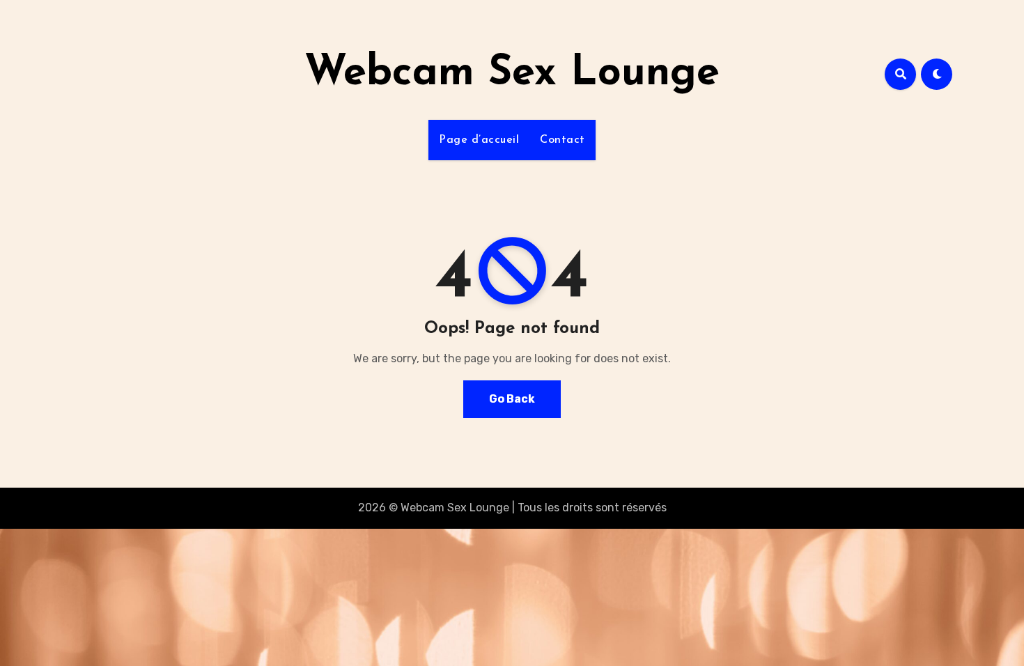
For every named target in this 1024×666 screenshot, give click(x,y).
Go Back (512, 398)
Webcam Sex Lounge (512, 74)
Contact (562, 140)
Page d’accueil (479, 140)
